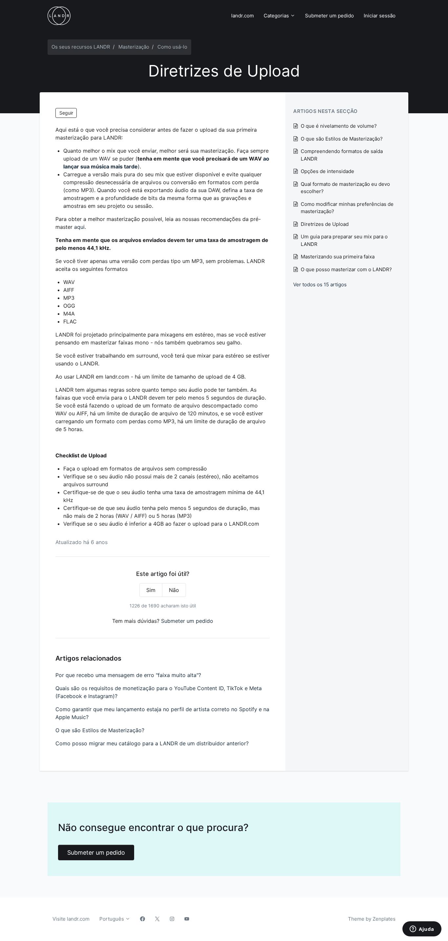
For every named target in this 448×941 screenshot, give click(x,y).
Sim (150, 590)
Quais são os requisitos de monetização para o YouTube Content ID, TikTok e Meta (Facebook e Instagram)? (158, 692)
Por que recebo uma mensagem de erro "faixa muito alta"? (128, 675)
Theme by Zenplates (372, 918)
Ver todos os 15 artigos (320, 284)
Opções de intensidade (327, 171)
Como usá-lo (172, 47)
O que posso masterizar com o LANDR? (346, 269)
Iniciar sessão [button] (380, 15)
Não (174, 590)
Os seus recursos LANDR (80, 47)
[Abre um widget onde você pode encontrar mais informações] (421, 929)
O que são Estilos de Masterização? (99, 730)
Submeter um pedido (329, 15)
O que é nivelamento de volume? (339, 126)
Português (112, 919)
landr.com (242, 15)
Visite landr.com (71, 919)
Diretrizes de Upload (325, 224)
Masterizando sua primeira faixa (338, 256)
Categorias (277, 15)
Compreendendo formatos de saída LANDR (342, 155)
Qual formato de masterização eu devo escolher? (345, 188)
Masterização (133, 47)
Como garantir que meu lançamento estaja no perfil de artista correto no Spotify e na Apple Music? (162, 713)
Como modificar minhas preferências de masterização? (347, 208)
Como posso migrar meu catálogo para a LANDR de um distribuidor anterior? (152, 743)
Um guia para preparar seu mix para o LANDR (344, 240)
